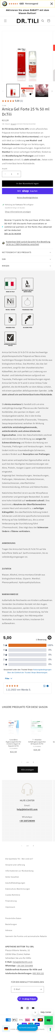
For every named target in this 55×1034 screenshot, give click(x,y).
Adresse (8, 930)
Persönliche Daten (13, 918)
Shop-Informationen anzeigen (18, 211)
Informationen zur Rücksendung (19, 871)
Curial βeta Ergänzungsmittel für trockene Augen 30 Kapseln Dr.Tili (13, 743)
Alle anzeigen (27, 769)
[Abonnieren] (41, 989)
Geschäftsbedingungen (15, 883)
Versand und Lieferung (15, 865)
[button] (5, 21)
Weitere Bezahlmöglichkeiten (27, 197)
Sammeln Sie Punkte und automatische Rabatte (26, 936)
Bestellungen (11, 924)
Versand (13, 124)
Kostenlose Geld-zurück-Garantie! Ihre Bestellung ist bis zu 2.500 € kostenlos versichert (28, 243)
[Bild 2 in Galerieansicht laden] (27, 90)
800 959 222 (38, 973)
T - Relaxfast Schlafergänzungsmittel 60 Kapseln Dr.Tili (37, 742)
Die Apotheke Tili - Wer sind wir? (19, 859)
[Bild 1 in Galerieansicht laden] (13, 90)
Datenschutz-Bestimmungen (17, 889)
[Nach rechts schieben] (52, 91)
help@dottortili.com (22, 961)
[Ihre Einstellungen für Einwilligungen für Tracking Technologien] (50, 1029)
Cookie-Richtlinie (12, 895)
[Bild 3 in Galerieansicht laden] (41, 90)
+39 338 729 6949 (25, 965)
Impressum (10, 907)
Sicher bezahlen (12, 877)
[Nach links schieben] (3, 91)
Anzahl (4, 169)
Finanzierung (11, 901)
